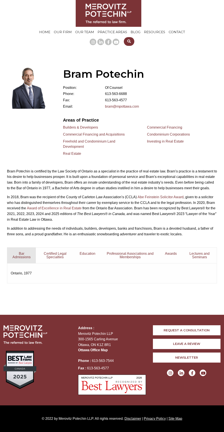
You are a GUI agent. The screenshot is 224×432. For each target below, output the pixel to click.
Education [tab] (87, 253)
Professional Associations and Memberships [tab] (130, 255)
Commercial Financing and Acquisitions (94, 134)
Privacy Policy (155, 418)
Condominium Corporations (168, 134)
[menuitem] (44, 32)
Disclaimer (132, 418)
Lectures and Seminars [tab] (199, 255)
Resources (154, 32)
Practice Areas (112, 32)
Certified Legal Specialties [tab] (55, 255)
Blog (135, 32)
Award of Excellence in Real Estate (54, 208)
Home (44, 32)
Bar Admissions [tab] (21, 255)
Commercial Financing (164, 127)
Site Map (175, 418)
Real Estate (72, 153)
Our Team (84, 32)
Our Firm (63, 32)
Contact (177, 32)
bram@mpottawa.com (122, 106)
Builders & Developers (80, 127)
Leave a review (186, 344)
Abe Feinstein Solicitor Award (161, 197)
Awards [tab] (171, 253)
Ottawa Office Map (93, 350)
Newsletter (186, 358)
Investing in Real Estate (165, 141)
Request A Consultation (187, 330)
